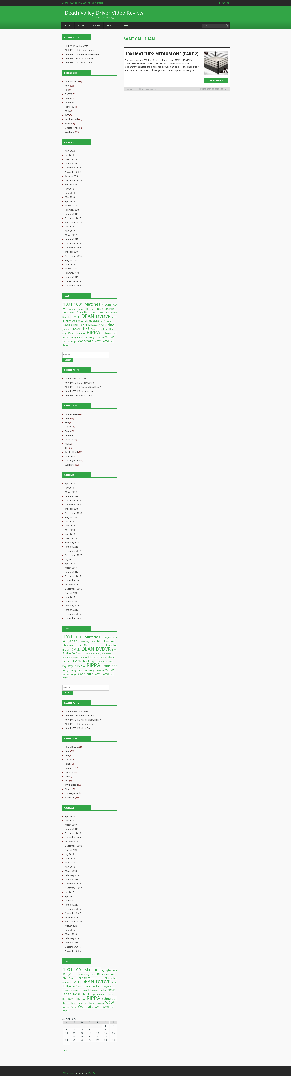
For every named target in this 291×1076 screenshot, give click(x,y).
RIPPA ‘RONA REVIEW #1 (77, 45)
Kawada (67, 324)
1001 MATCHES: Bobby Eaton (79, 50)
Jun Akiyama (105, 321)
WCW (109, 337)
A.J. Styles (106, 304)
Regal (105, 329)
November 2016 (73, 247)
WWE (98, 341)
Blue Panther (105, 309)
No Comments (148, 89)
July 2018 (69, 188)
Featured (69, 102)
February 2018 (72, 209)
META (68, 110)
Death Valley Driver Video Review (104, 14)
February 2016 (72, 272)
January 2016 (71, 277)
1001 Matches (87, 304)
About (91, 3)
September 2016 (73, 256)
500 (67, 89)
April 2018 (70, 201)
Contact (99, 3)
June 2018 (70, 192)
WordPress (93, 1073)
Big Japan (90, 309)
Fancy (68, 98)
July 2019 (69, 155)
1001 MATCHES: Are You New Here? (83, 54)
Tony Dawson (96, 337)
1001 (67, 85)
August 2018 (71, 184)
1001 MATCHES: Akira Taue (78, 62)
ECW (114, 317)
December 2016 (73, 243)
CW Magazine (69, 1073)
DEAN (87, 316)
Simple (68, 123)
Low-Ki (83, 324)
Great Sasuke (92, 320)
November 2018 (73, 171)
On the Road (71, 119)
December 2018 (73, 167)
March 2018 (71, 205)
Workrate (70, 131)
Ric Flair (81, 333)
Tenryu (66, 337)
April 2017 (70, 230)
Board (65, 3)
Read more (216, 80)
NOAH (77, 329)
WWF (106, 341)
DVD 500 (82, 3)
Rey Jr (72, 333)
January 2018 (71, 213)
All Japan (70, 308)
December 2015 (73, 281)
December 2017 (73, 218)
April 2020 (70, 150)
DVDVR (68, 94)
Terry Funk (76, 337)
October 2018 (71, 176)
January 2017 (71, 239)
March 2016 (71, 268)
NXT (86, 328)
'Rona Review (72, 81)
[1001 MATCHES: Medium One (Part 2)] (216, 63)
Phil (132, 89)
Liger (75, 324)
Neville (102, 324)
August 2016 (71, 260)
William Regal (69, 341)
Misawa (93, 325)
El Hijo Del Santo (73, 320)
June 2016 (70, 264)
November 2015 (73, 285)
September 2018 (73, 180)
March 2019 (71, 159)
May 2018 (70, 197)
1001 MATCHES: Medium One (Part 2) (162, 54)
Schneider (109, 333)
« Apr (65, 1050)
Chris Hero (83, 312)
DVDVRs (73, 3)
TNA (85, 337)
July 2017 (69, 226)
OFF (67, 115)
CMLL (75, 316)
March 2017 (71, 234)
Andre (82, 309)
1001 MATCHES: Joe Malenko (79, 58)
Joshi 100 (69, 106)
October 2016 (71, 251)
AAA (115, 304)
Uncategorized (72, 127)
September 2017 (73, 222)
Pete (99, 328)
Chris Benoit (69, 312)
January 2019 (71, 163)
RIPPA (93, 332)
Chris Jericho (97, 312)
